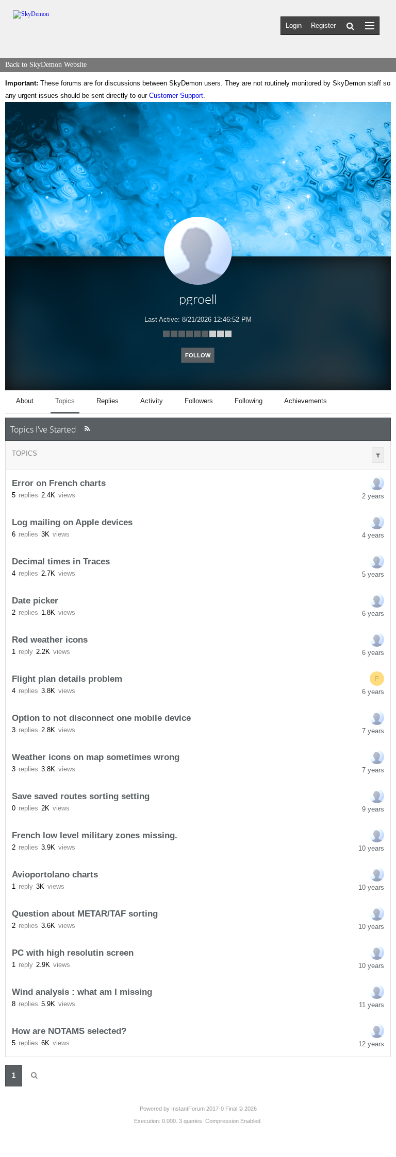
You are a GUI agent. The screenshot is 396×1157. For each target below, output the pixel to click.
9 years (373, 809)
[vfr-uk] (377, 718)
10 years (371, 848)
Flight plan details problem (67, 679)
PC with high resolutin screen (73, 952)
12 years (371, 1044)
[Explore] (369, 25)
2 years (373, 496)
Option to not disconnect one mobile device (101, 718)
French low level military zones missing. (94, 835)
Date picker (35, 600)
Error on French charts (59, 483)
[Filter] (378, 455)
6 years (373, 613)
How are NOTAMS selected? (69, 1031)
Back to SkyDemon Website (46, 64)
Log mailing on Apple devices (72, 522)
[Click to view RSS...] (86, 429)
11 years (371, 1005)
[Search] (350, 25)
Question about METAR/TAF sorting (85, 913)
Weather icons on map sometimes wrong (95, 757)
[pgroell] (377, 483)
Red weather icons (50, 639)
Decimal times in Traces (61, 561)
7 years (373, 731)
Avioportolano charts (55, 874)
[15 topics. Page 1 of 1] (34, 1075)
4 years (373, 535)
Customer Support (176, 95)
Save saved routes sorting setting (81, 796)
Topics (24, 453)
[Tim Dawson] (377, 561)
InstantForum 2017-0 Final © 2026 (214, 1109)
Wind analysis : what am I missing (82, 992)
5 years (373, 574)
